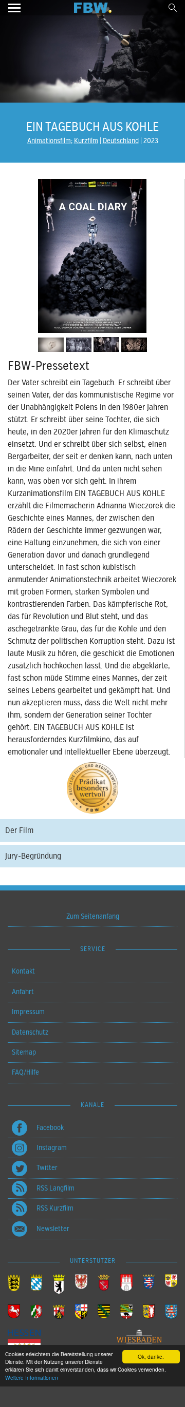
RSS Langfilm (55, 1188)
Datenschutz (30, 1032)
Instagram (51, 1147)
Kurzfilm (86, 140)
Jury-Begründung (33, 856)
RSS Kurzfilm (54, 1208)
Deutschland (121, 140)
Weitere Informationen (31, 1377)
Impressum (28, 1011)
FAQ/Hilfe (25, 1072)
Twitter (47, 1167)
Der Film (19, 830)
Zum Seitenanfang (92, 916)
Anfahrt (23, 991)
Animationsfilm (49, 140)
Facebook (50, 1127)
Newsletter (52, 1228)
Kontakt (23, 971)
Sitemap (24, 1052)
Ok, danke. (151, 1356)
